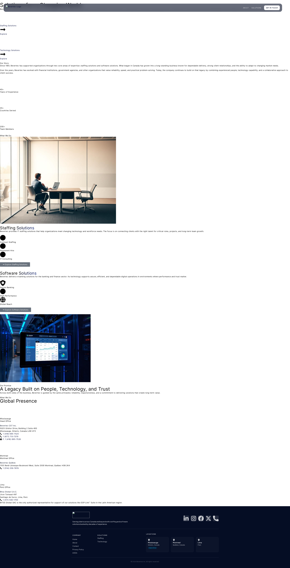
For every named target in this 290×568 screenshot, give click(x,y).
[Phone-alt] (216, 518)
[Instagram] (193, 518)
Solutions (256, 8)
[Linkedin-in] (186, 518)
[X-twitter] (208, 518)
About (246, 8)
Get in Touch (272, 8)
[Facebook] (201, 518)
